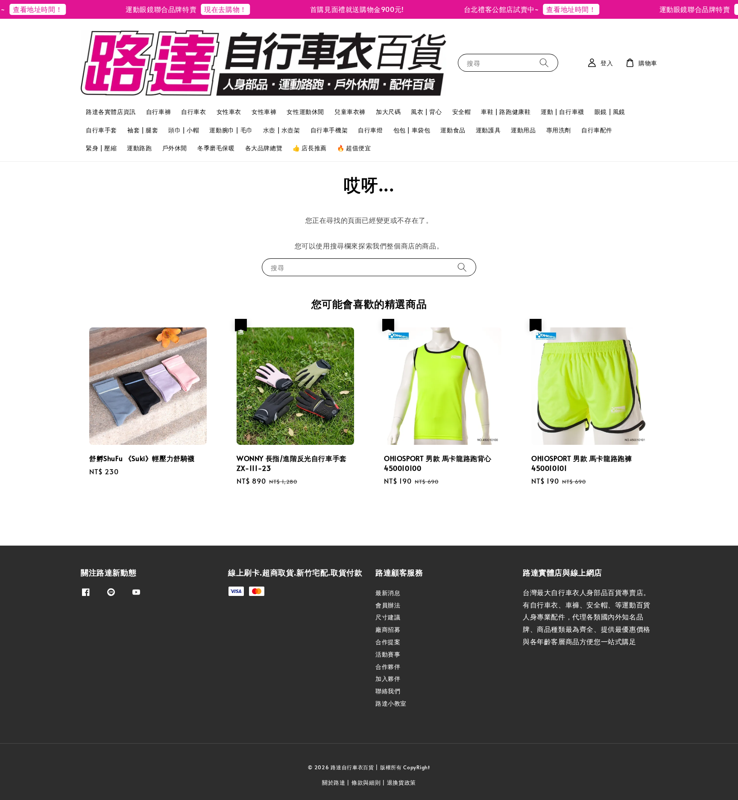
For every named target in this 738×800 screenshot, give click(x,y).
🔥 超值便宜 (354, 148)
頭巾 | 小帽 (183, 130)
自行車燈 (370, 130)
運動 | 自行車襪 (562, 112)
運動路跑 (139, 148)
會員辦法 (387, 605)
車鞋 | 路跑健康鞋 (505, 112)
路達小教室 (391, 703)
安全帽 (461, 112)
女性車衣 (229, 112)
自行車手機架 (329, 130)
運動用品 (523, 130)
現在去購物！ (206, 9)
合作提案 (387, 642)
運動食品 (452, 130)
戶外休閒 (174, 148)
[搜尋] (544, 62)
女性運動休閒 (305, 112)
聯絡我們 (387, 691)
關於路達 (334, 782)
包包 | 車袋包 (411, 130)
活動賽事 (387, 654)
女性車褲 (264, 112)
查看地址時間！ (552, 9)
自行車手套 (101, 130)
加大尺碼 (388, 112)
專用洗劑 (558, 130)
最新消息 (387, 593)
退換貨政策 (401, 782)
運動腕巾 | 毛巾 (230, 130)
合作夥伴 (387, 667)
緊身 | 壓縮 (101, 148)
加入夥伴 (387, 678)
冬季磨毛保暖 (216, 148)
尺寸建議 (387, 617)
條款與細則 (366, 782)
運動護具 (488, 130)
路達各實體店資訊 (111, 112)
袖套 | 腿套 (142, 130)
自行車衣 (193, 112)
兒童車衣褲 (350, 112)
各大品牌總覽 (264, 148)
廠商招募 (387, 629)
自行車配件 (596, 130)
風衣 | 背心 (426, 112)
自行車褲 (158, 112)
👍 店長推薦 (310, 148)
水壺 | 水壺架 (281, 130)
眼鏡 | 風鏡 (609, 112)
